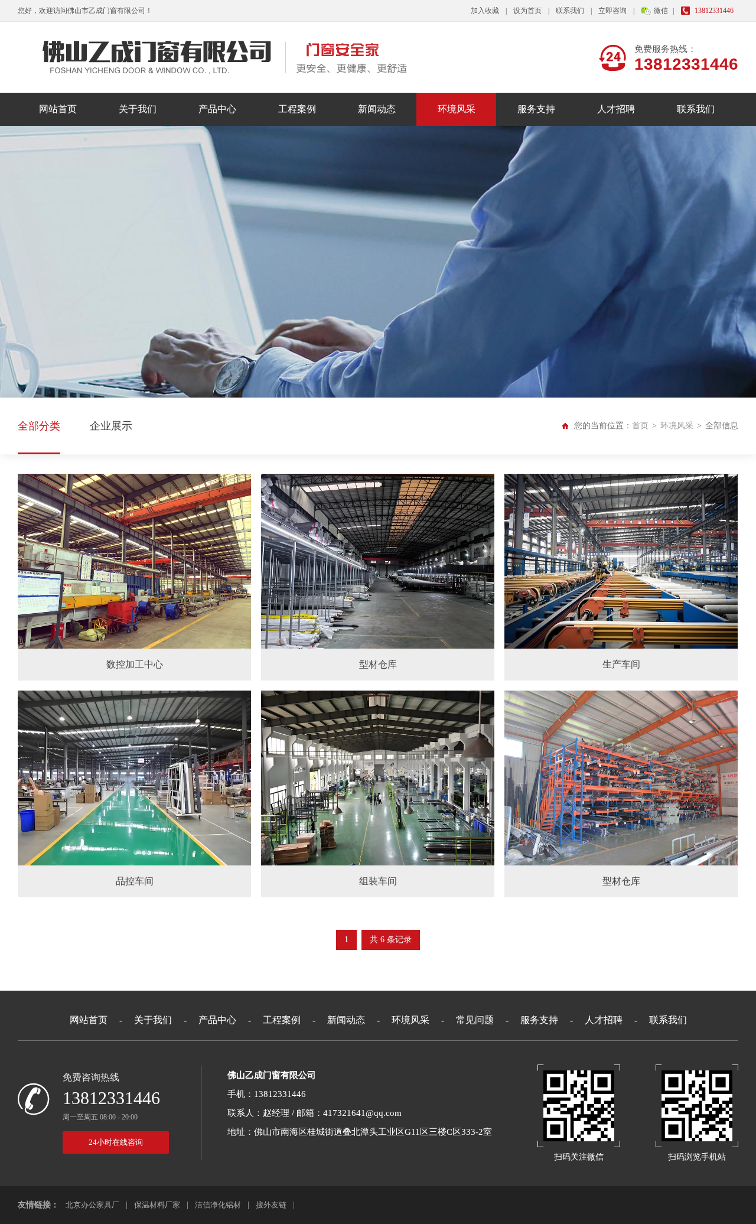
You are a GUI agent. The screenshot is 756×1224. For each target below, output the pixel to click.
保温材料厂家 (157, 1204)
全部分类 (39, 426)
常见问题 (475, 1020)
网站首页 (58, 109)
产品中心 (217, 109)
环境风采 (456, 109)
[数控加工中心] (134, 561)
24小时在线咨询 (116, 1142)
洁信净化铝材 (218, 1204)
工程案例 (297, 109)
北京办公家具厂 (92, 1204)
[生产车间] (621, 561)
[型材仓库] (377, 561)
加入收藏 (485, 10)
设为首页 (527, 10)
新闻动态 (377, 109)
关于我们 (138, 109)
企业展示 (111, 426)
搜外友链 (271, 1204)
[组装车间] (377, 778)
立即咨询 (612, 10)
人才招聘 (616, 109)
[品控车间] (134, 778)
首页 (640, 425)
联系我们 (570, 10)
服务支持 (536, 109)
